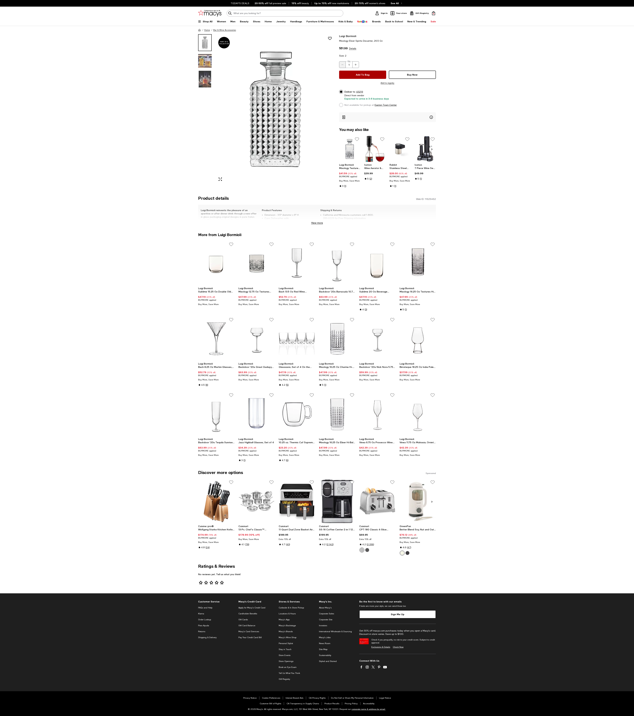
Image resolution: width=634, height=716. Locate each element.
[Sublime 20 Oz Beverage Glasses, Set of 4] (377, 263)
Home (207, 30)
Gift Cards (243, 619)
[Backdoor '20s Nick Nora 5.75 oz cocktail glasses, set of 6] (377, 338)
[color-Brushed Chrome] (362, 550)
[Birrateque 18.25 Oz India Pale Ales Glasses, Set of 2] (418, 338)
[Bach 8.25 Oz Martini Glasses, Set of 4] (216, 338)
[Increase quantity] (355, 64)
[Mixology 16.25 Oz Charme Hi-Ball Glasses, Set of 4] (337, 338)
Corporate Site (325, 619)
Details (352, 48)
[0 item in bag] (433, 13)
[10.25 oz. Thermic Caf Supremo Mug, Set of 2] (297, 414)
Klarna (201, 614)
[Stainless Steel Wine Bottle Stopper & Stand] (400, 149)
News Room (324, 643)
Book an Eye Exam (288, 667)
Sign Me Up (397, 614)
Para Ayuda (203, 625)
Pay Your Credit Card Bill (250, 637)
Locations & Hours (287, 614)
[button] (266, 109)
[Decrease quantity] (342, 64)
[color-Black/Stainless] (367, 550)
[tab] (205, 42)
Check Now (398, 647)
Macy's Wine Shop (287, 637)
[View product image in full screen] (220, 179)
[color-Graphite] (407, 553)
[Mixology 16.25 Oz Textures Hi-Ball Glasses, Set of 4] (418, 263)
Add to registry (387, 83)
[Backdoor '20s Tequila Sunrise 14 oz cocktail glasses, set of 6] (216, 414)
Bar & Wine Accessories (224, 30)
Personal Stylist (286, 643)
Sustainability (325, 655)
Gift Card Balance (246, 625)
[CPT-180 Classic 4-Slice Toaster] (377, 501)
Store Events (284, 655)
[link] (349, 175)
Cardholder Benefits (247, 614)
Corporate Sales (326, 614)
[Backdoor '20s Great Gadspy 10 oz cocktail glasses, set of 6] (256, 338)
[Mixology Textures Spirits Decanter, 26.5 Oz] (349, 149)
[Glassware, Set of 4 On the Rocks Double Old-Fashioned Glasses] (297, 338)
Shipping (359, 221)
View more (317, 222)
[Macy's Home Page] (209, 13)
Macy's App (284, 619)
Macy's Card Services (248, 631)
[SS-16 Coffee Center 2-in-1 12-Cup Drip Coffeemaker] (337, 501)
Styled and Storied (328, 661)
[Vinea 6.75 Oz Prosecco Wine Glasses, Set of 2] (377, 414)
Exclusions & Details (380, 647)
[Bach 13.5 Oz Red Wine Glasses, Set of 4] (297, 263)
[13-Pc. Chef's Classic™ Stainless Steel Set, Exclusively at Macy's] (256, 501)
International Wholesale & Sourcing (335, 631)
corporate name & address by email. (369, 709)
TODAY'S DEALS (240, 3)
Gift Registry (284, 679)
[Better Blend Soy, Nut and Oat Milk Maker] (418, 501)
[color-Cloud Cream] (402, 553)
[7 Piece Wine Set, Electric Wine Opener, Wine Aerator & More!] (425, 149)
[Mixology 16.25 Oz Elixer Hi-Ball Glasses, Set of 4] (337, 414)
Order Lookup (204, 619)
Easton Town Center (386, 105)
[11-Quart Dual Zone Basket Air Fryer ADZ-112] (297, 501)
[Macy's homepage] (199, 30)
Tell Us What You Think (289, 673)
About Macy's (325, 608)
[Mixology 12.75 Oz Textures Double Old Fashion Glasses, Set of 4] (256, 263)
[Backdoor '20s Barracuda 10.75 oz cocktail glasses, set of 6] (337, 263)
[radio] (362, 550)
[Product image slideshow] (275, 109)
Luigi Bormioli (347, 36)
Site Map (323, 649)
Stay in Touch (285, 649)
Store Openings (286, 661)
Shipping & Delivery (207, 637)
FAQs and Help (205, 608)
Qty (349, 61)
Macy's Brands (286, 631)
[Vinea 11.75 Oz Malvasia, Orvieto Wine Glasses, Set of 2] (418, 414)
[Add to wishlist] (330, 38)
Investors (323, 625)
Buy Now (412, 74)
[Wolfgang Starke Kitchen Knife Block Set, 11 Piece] (216, 501)
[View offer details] (387, 117)
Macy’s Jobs (325, 637)
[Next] (432, 149)
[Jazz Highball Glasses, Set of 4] (256, 414)
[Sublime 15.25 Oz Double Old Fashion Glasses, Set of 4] (216, 263)
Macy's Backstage (287, 625)
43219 (359, 91)
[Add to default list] (357, 139)
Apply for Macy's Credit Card (251, 608)
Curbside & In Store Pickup (291, 608)
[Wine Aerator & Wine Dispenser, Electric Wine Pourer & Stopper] (375, 149)
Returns (201, 631)
